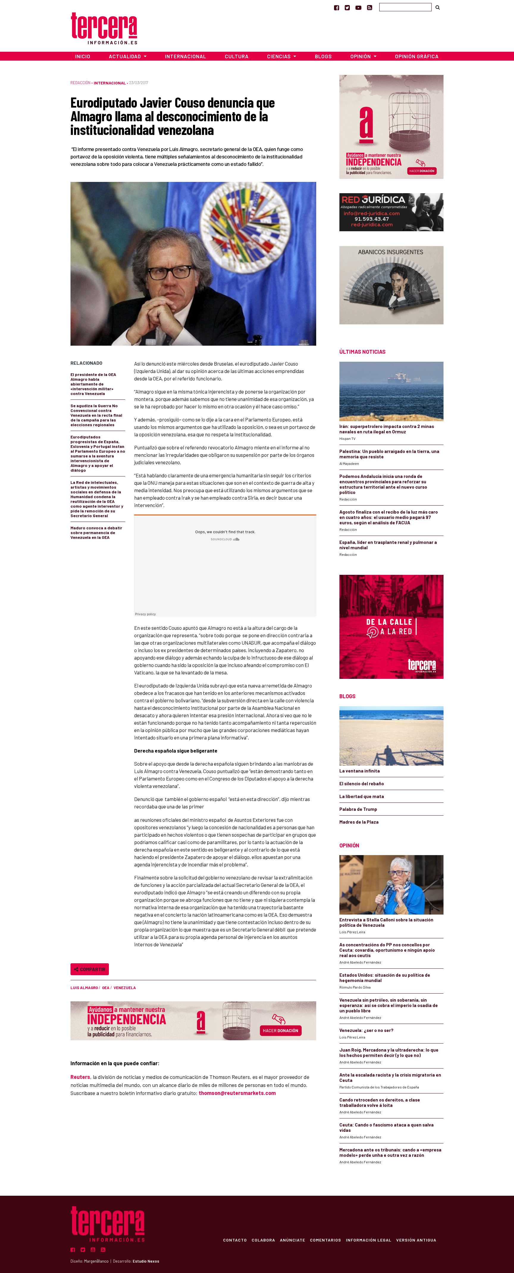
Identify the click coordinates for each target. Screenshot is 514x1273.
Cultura (237, 56)
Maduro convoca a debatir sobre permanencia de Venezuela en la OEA (96, 532)
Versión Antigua (416, 1239)
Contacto (235, 1239)
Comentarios (325, 1239)
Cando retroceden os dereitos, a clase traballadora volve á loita (379, 1102)
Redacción (80, 82)
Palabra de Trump (358, 809)
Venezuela (125, 987)
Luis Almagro (84, 987)
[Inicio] (103, 27)
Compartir (91, 969)
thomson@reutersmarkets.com (237, 1093)
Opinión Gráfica (417, 56)
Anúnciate (292, 1239)
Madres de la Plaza (359, 821)
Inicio (82, 56)
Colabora (263, 1239)
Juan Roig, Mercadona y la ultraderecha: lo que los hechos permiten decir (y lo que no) (388, 1052)
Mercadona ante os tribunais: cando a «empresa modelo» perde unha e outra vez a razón (390, 1152)
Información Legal (368, 1239)
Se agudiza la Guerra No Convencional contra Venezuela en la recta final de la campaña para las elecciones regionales (96, 415)
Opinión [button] (361, 56)
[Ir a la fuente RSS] (369, 7)
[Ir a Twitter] (347, 7)
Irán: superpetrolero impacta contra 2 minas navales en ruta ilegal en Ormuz (386, 429)
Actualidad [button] (125, 56)
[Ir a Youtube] (358, 7)
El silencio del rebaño (361, 783)
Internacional (185, 56)
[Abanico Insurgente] (391, 286)
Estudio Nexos (146, 1261)
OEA (105, 987)
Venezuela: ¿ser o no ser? (366, 1030)
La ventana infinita (359, 770)
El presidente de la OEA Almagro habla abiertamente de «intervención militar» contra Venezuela (93, 384)
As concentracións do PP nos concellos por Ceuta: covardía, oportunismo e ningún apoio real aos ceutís (387, 950)
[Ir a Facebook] (336, 7)
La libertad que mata (361, 796)
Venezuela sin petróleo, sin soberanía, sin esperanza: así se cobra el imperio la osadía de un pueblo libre (388, 1005)
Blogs (323, 56)
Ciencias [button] (279, 56)
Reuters (80, 1077)
